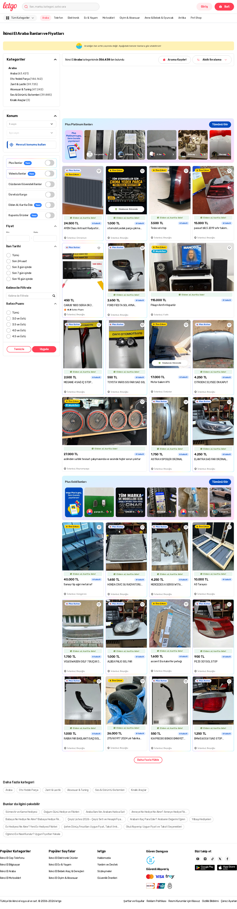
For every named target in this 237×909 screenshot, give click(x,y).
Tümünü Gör (220, 124)
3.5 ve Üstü (19, 324)
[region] (148, 145)
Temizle (19, 349)
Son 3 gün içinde (22, 267)
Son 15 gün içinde (22, 279)
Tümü (15, 255)
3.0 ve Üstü (19, 318)
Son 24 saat (19, 261)
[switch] (49, 163)
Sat (227, 6)
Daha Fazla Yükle (148, 759)
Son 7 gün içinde (21, 273)
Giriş (204, 6)
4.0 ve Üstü (19, 330)
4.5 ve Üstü (19, 336)
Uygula (44, 349)
